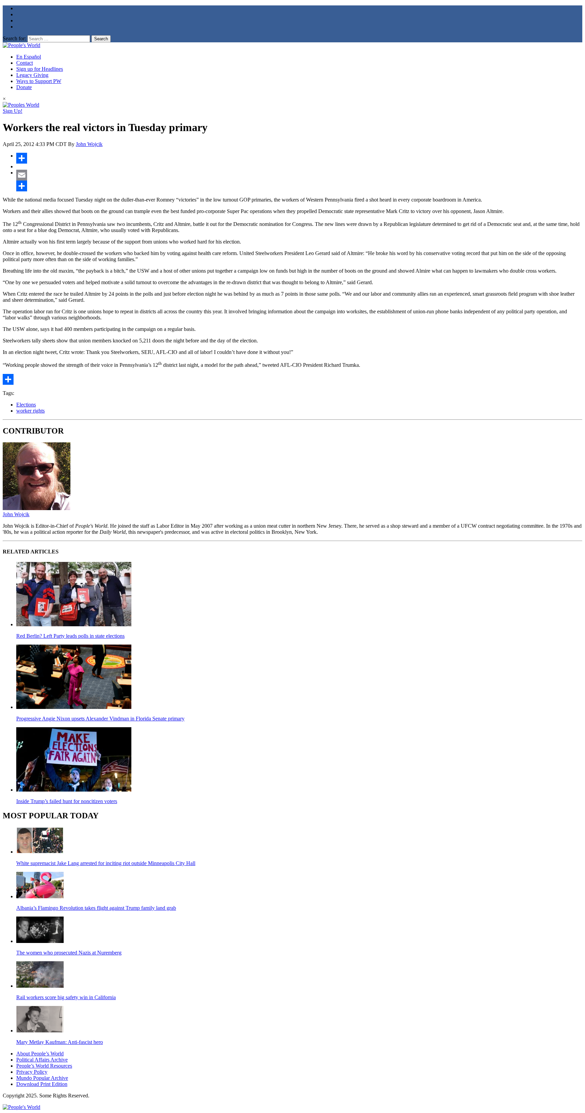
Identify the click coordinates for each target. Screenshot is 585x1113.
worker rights (30, 411)
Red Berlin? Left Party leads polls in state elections (70, 636)
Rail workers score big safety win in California (66, 997)
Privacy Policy (31, 1072)
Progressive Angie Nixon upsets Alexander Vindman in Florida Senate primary (100, 718)
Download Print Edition (41, 1084)
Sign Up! (12, 111)
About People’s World (40, 1053)
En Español (28, 57)
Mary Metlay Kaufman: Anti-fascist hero (59, 1042)
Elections (26, 404)
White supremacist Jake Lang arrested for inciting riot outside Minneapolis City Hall (105, 863)
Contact (24, 63)
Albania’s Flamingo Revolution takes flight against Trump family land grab (96, 908)
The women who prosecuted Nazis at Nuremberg (69, 952)
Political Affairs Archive (42, 1060)
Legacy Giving (32, 75)
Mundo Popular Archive (42, 1078)
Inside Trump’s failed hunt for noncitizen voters (66, 801)
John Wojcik (89, 144)
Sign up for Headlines (39, 69)
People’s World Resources (44, 1066)
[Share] (299, 158)
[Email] (299, 175)
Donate (24, 87)
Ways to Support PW (38, 81)
